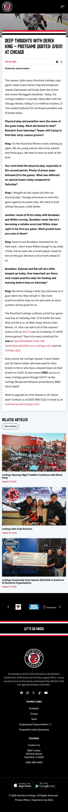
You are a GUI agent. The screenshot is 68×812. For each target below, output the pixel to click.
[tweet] (61, 62)
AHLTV (26, 332)
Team (34, 719)
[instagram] (27, 693)
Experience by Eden (42, 800)
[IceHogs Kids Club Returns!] (34, 506)
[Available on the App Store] (22, 785)
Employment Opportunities (34, 725)
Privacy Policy (22, 800)
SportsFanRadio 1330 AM (29, 341)
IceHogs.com (43, 346)
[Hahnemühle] (49, 607)
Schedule (34, 709)
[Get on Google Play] (45, 785)
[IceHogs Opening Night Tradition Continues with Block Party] (34, 452)
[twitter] (33, 693)
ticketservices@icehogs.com (21, 404)
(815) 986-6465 (34, 763)
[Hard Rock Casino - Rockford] (18, 607)
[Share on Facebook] (57, 62)
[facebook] (21, 693)
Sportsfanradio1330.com (19, 346)
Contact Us (34, 745)
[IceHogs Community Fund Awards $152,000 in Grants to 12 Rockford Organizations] (34, 557)
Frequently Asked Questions (34, 730)
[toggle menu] (63, 7)
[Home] (7, 7)
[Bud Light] (34, 607)
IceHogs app (12, 350)
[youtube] (46, 693)
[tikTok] (39, 693)
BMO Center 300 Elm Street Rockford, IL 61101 (34, 754)
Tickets (34, 714)
